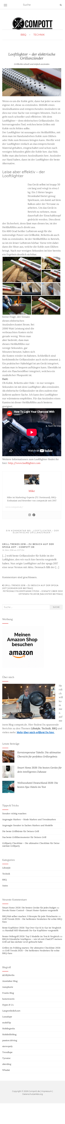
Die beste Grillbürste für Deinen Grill (20, 831)
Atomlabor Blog (10, 981)
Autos (5, 885)
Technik (39, 34)
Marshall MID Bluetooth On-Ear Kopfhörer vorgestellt (31, 930)
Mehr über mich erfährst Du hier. (35, 732)
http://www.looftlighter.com (24, 463)
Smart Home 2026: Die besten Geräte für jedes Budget (29, 907)
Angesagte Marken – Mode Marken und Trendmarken (29, 819)
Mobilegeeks (8, 1028)
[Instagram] (29, 515)
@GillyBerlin (8, 975)
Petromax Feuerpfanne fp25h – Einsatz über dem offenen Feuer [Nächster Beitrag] (33, 592)
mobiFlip (6, 1022)
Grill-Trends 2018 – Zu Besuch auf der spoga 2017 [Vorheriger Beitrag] (30, 586)
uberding (6, 1064)
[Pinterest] (33, 515)
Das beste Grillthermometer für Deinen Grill (24, 837)
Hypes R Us (7, 1004)
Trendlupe (7, 1052)
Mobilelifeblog (9, 1034)
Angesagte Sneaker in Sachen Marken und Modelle (27, 825)
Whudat (6, 1070)
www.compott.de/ (14, 507)
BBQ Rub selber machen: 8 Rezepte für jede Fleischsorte (30, 916)
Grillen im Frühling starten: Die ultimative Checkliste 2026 (31, 947)
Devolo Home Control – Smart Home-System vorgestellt (30, 910)
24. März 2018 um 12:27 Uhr (13, 550)
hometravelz (8, 998)
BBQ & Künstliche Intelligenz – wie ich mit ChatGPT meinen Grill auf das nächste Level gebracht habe (32, 940)
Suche (56, 607)
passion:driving (9, 1040)
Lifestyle (6, 867)
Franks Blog (8, 993)
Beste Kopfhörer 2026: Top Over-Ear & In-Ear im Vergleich (31, 927)
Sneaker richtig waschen (14, 813)
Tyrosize (6, 1058)
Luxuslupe (7, 1016)
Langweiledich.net (11, 1010)
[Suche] (61, 5)
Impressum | (47, 1091)
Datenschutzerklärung (32, 1094)
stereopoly (7, 1046)
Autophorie (7, 987)
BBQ (23, 34)
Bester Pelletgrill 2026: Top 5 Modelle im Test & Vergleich (30, 936)
